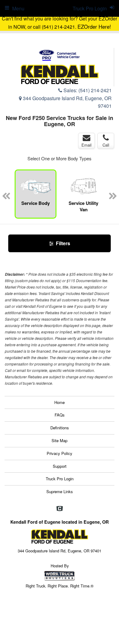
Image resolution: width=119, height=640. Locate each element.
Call (106, 145)
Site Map (59, 440)
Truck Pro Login (60, 479)
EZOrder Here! (94, 26)
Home (59, 402)
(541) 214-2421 (95, 90)
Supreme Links (59, 491)
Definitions (59, 428)
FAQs (60, 415)
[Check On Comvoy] (59, 509)
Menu (18, 8)
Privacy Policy (59, 453)
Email (86, 145)
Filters (62, 243)
